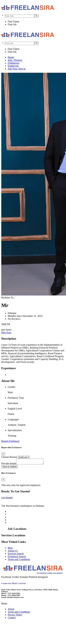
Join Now (13, 68)
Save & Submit (10, 466)
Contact (12, 617)
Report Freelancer (10, 441)
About (11, 609)
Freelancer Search (17, 556)
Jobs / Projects (15, 60)
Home (11, 57)
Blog (10, 547)
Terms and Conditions (19, 559)
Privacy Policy (15, 614)
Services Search (16, 553)
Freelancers (13, 63)
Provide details (8, 463)
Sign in (21, 68)
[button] (33, 603)
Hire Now (6, 332)
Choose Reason (9, 457)
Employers (13, 65)
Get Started (7, 497)
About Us (13, 550)
